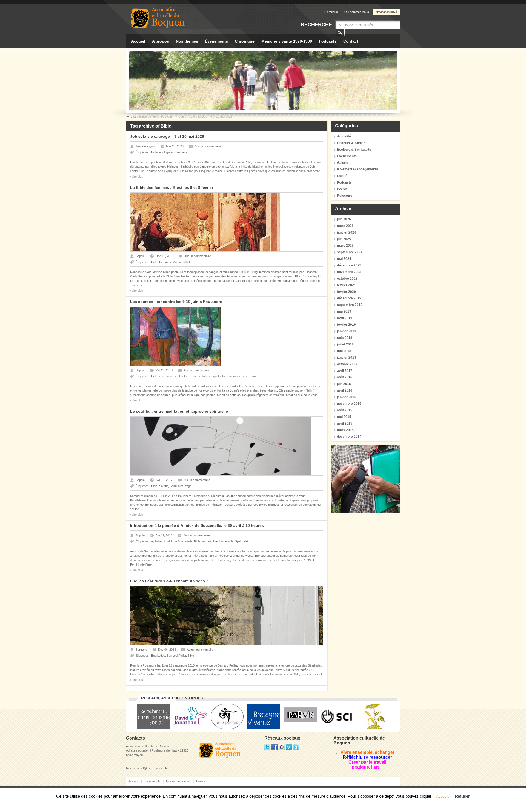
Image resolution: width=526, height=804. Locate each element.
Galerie (342, 163)
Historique (331, 11)
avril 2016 (344, 390)
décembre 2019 (349, 298)
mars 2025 (345, 246)
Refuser (462, 796)
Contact (350, 41)
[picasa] (282, 748)
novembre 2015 (349, 404)
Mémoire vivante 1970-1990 (286, 41)
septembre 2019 (349, 305)
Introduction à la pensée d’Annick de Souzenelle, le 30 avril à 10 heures (197, 525)
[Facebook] (274, 748)
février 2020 (346, 292)
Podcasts (327, 41)
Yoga (188, 486)
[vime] (289, 748)
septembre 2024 (349, 252)
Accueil (138, 41)
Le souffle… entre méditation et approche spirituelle (179, 411)
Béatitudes (158, 655)
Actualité (344, 136)
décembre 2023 (349, 265)
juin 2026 (344, 219)
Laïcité (342, 176)
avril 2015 (344, 423)
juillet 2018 (345, 344)
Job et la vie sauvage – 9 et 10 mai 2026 (167, 136)
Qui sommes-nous (356, 11)
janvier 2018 (346, 357)
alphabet (156, 541)
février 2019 (346, 325)
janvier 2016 (346, 397)
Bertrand (141, 649)
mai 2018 (344, 351)
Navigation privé (386, 11)
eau (193, 376)
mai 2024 (344, 259)
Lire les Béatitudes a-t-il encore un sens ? (169, 581)
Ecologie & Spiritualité (354, 149)
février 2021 (346, 285)
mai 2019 (344, 311)
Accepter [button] (443, 796)
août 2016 (344, 377)
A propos (160, 41)
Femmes (165, 262)
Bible (154, 152)
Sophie (140, 256)
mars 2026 (345, 226)
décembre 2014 (349, 436)
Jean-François (145, 146)
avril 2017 (344, 371)
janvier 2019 (346, 331)
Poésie (342, 189)
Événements (216, 41)
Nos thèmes (187, 41)
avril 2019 (344, 318)
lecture (206, 541)
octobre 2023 (347, 278)
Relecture (344, 196)
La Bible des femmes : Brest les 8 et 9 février (171, 187)
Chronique (245, 41)
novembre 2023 (349, 272)
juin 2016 (344, 384)
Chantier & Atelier (351, 143)
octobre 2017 (347, 364)
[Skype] (296, 748)
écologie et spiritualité (173, 152)
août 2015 (344, 410)
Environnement (237, 376)
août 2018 (344, 338)
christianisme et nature (174, 376)
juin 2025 (344, 239)
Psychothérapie (223, 541)
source (253, 376)
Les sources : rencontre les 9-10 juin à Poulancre (176, 301)
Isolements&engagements (357, 169)
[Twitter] (267, 748)
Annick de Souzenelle (178, 541)
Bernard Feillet (176, 655)
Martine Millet (181, 262)
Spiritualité (176, 486)
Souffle (163, 486)
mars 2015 (345, 430)
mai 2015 (344, 417)
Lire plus (137, 176)
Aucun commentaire (208, 146)
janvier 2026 (346, 232)
